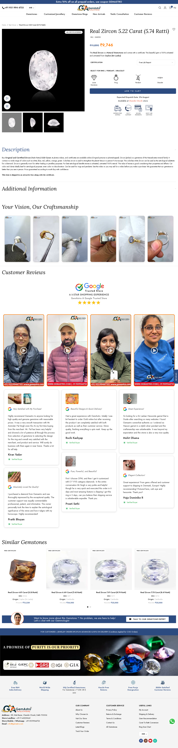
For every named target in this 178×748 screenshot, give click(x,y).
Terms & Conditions (113, 718)
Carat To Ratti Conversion (148, 722)
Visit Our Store (81, 718)
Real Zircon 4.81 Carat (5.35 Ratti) (23, 592)
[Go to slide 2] (90, 607)
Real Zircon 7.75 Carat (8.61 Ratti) (155, 592)
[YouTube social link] (150, 741)
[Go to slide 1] (87, 607)
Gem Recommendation (148, 718)
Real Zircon (12, 25)
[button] (23, 350)
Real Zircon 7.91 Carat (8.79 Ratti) (111, 592)
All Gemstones (111, 727)
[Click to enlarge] (7, 106)
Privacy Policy (111, 710)
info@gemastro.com (15, 723)
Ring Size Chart (145, 727)
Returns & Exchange (113, 714)
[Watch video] (7, 98)
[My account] (165, 7)
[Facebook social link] (141, 741)
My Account (143, 710)
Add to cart (133, 91)
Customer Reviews (82, 722)
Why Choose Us (82, 714)
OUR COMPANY (82, 705)
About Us (79, 710)
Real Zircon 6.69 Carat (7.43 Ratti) (67, 592)
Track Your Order (82, 731)
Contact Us (110, 722)
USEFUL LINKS (145, 705)
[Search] (159, 7)
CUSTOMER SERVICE (115, 705)
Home (4, 25)
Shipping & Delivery (146, 714)
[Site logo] (89, 7)
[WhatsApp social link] (155, 741)
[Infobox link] (15, 685)
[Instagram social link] (146, 741)
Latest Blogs (80, 727)
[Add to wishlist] (174, 29)
